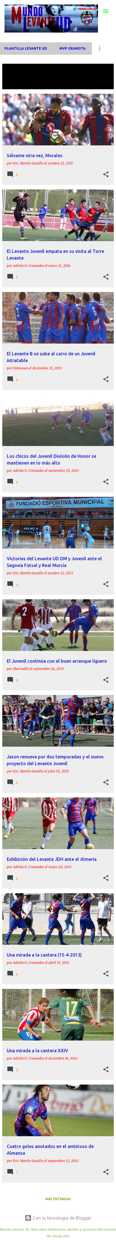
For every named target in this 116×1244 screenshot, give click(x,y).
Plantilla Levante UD (26, 48)
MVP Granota (72, 48)
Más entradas (58, 1199)
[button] (105, 174)
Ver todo (15, 84)
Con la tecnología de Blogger (62, 1217)
